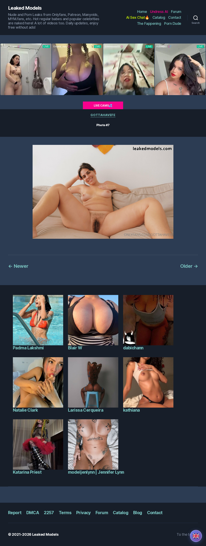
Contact (174, 17)
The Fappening (149, 23)
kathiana (131, 410)
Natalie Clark (25, 410)
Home (142, 11)
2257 (49, 512)
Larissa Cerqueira (85, 410)
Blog (137, 512)
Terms (65, 512)
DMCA (32, 512)
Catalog (158, 17)
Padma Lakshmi (28, 347)
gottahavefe (103, 115)
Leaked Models (25, 8)
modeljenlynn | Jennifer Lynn (96, 472)
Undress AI (159, 11)
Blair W (75, 347)
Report (15, 512)
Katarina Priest (27, 472)
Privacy (83, 512)
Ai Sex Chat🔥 (137, 17)
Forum (176, 11)
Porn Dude (172, 23)
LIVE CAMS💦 (103, 105)
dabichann (133, 347)
